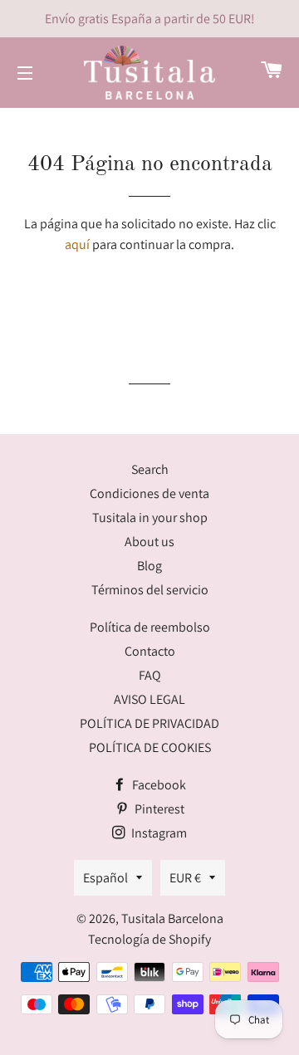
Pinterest (158, 809)
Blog (149, 565)
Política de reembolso (150, 627)
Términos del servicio (149, 589)
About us (149, 541)
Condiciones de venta (149, 493)
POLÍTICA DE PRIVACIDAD (149, 723)
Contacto (150, 651)
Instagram (158, 833)
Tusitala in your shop (150, 517)
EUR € (185, 877)
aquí (77, 244)
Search (150, 469)
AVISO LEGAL (149, 699)
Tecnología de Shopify (149, 939)
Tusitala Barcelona (172, 918)
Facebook (158, 785)
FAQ (150, 675)
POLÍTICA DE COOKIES (150, 747)
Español (105, 877)
